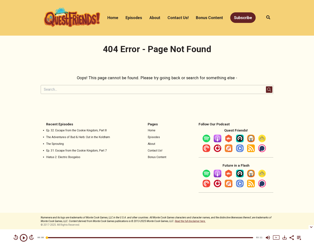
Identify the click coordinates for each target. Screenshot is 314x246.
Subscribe (243, 17)
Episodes (134, 17)
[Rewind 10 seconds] (16, 237)
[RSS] (251, 151)
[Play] (23, 237)
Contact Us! (178, 17)
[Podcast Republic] (240, 151)
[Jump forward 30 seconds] (31, 237)
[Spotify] (206, 141)
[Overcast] (251, 141)
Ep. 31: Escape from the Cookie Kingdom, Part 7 (76, 150)
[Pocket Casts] (206, 151)
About (154, 17)
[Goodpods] (262, 141)
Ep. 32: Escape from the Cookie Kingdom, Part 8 (76, 130)
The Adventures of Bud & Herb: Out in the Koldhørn (78, 137)
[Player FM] (217, 151)
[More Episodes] (298, 237)
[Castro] (240, 141)
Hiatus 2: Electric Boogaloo (63, 157)
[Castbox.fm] (228, 141)
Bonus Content (209, 17)
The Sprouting (55, 144)
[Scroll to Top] (305, 205)
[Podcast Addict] (228, 151)
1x (276, 237)
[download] (284, 237)
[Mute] (268, 237)
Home (112, 17)
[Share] (291, 237)
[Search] (266, 18)
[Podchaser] (262, 151)
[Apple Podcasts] (217, 141)
